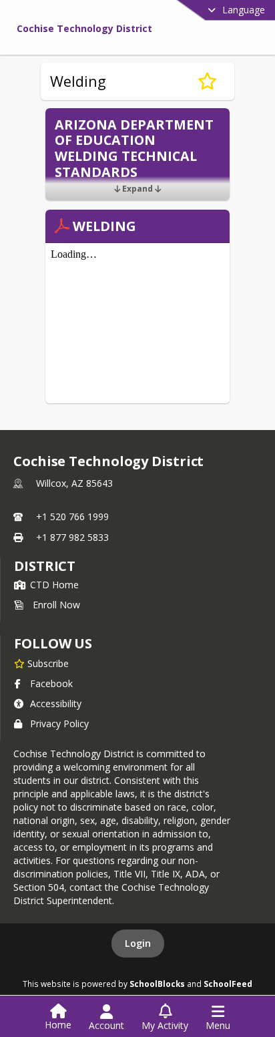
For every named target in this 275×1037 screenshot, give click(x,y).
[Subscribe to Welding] (207, 81)
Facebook (51, 683)
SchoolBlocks (157, 983)
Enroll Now (56, 604)
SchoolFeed (228, 983)
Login (138, 943)
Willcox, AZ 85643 (74, 483)
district (44, 566)
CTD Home (54, 584)
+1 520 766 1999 (72, 516)
